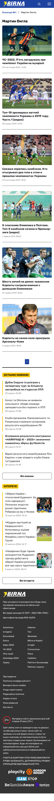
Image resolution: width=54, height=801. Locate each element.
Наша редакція (10, 703)
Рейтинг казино (36, 667)
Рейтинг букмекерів (38, 662)
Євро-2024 (8, 645)
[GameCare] (42, 785)
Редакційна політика (13, 694)
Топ (29, 632)
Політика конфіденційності (16, 681)
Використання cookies (14, 685)
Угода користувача (12, 689)
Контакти (8, 707)
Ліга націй (8, 653)
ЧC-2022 (7, 649)
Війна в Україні (35, 640)
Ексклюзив (8, 636)
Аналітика (8, 627)
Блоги (6, 640)
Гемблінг (32, 658)
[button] (39, 4)
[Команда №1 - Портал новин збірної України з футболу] (12, 4)
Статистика (34, 649)
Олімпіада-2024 (11, 658)
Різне (30, 653)
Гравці (6, 662)
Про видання (9, 676)
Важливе (32, 636)
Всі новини (27, 476)
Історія (31, 645)
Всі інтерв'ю (27, 580)
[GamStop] (27, 779)
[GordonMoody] (36, 772)
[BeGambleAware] (19, 785)
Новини (32, 627)
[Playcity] (16, 772)
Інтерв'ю (7, 632)
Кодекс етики (10, 698)
